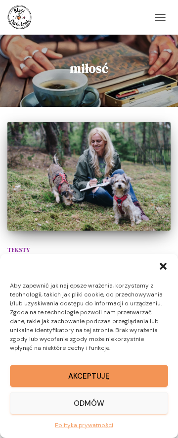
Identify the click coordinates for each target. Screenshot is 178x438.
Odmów (89, 403)
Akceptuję (89, 376)
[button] (163, 266)
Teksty (18, 250)
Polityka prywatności (84, 425)
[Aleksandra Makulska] (23, 17)
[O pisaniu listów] (89, 176)
